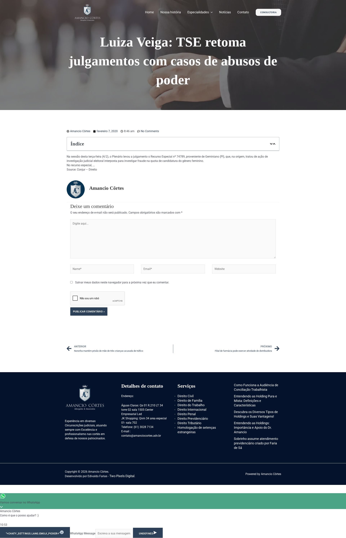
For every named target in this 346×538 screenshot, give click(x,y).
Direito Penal (187, 414)
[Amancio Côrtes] (87, 12)
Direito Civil (186, 396)
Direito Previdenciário (193, 418)
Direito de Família (190, 400)
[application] (211, 12)
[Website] (244, 269)
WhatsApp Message (82, 533)
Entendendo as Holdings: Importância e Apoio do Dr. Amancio (253, 427)
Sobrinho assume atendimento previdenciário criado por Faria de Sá (256, 443)
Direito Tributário (189, 423)
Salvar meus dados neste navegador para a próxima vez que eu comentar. (122, 282)
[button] (271, 143)
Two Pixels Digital (121, 476)
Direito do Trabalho (191, 405)
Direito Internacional (192, 409)
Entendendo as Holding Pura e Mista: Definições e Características (255, 400)
